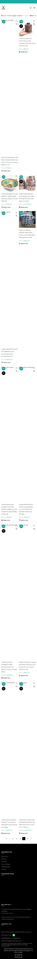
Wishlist (3, 859)
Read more (24, 52)
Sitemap (3, 869)
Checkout (4, 861)
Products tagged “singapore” (15, 15)
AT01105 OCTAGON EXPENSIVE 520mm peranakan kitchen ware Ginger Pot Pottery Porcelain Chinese (9, 667)
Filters (32, 15)
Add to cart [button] (6, 171)
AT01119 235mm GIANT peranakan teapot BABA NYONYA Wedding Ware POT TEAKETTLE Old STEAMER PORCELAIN (9, 509)
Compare (16, 21)
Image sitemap (5, 867)
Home (4, 15)
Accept (18, 956)
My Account (4, 856)
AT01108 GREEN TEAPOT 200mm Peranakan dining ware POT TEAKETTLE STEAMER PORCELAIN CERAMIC (26, 509)
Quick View (16, 24)
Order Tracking (5, 864)
